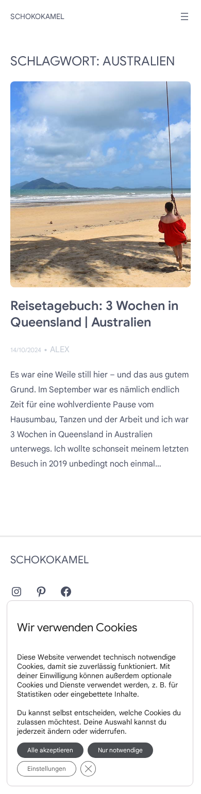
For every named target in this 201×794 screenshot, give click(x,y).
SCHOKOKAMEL (37, 16)
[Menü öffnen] (184, 16)
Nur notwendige (120, 750)
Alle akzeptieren (50, 750)
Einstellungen (46, 768)
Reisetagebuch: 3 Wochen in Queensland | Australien (94, 314)
